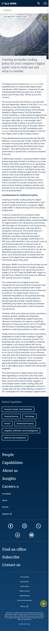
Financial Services (11, 416)
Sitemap (23, 606)
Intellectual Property (25, 423)
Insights (8, 10)
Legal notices (24, 582)
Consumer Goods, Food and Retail (18, 409)
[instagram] (24, 526)
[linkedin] (17, 535)
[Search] (38, 3)
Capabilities (12, 462)
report (41, 104)
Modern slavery (24, 591)
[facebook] (10, 526)
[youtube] (31, 535)
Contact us (11, 564)
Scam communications (24, 600)
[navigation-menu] (45, 3)
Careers (9, 486)
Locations (6, 493)
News (4, 500)
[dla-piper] (9, 3)
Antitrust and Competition (15, 438)
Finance (7, 423)
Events (5, 507)
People (8, 454)
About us (10, 470)
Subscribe (10, 556)
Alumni (5, 514)
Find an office (14, 549)
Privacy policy (24, 577)
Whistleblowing (24, 596)
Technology (29, 416)
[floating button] (43, 603)
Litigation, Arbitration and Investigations (21, 430)
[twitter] (38, 526)
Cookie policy (24, 586)
